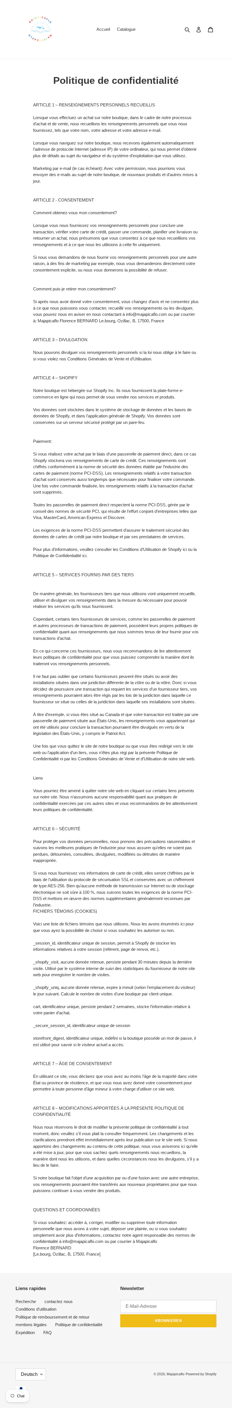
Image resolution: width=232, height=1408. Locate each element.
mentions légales (31, 1324)
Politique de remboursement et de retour (52, 1317)
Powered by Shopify (201, 1374)
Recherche (26, 1301)
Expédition (25, 1332)
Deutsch (29, 1374)
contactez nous (58, 1301)
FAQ (47, 1332)
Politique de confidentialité (78, 1324)
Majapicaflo (175, 1374)
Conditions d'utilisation (36, 1309)
